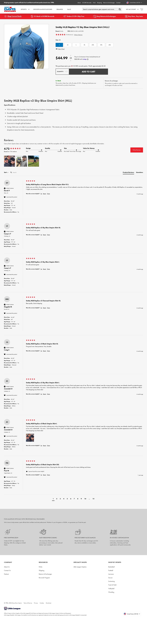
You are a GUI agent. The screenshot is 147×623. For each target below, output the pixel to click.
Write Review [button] (137, 150)
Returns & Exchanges (109, 3)
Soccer (110, 578)
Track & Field (112, 585)
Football (110, 570)
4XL (109, 45)
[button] (64, 34)
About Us (7, 567)
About (79, 3)
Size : (58, 40)
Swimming (111, 581)
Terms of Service (28, 603)
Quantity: (60, 71)
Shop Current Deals (15, 16)
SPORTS (23, 9)
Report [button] (44, 193)
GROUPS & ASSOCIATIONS (42, 9)
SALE (69, 9)
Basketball (111, 567)
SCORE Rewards (86, 3)
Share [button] (48, 193)
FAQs (40, 567)
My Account (131, 9)
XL (84, 45)
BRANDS (60, 9)
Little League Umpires (80, 567)
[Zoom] (26, 46)
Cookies (42, 603)
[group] (14, 148)
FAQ (94, 3)
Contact (118, 3)
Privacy (36, 603)
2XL (93, 45)
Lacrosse (111, 574)
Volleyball (111, 588)
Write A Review (78, 35)
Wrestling (111, 592)
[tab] (128, 172)
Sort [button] (5, 172)
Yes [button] (41, 193)
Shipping (99, 3)
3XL (101, 45)
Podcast (6, 574)
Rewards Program (44, 578)
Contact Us (7, 570)
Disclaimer (48, 603)
